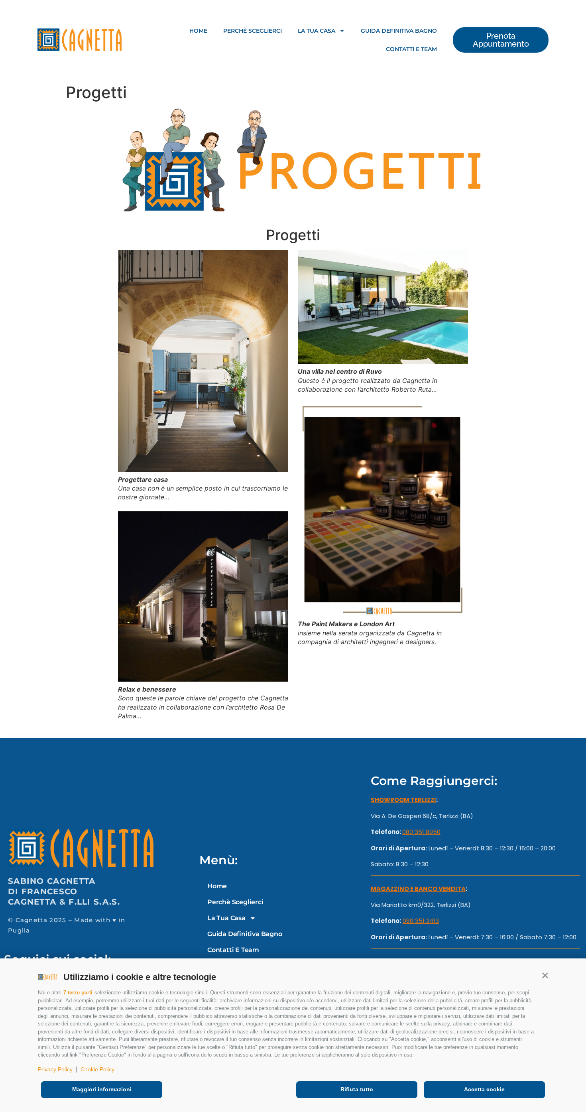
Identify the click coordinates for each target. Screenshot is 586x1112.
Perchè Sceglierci (252, 30)
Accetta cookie (484, 1089)
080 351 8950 (421, 832)
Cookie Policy (97, 1069)
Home (198, 30)
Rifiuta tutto (356, 1089)
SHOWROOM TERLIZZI (403, 800)
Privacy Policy (55, 1069)
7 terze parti (77, 993)
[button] (545, 975)
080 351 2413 (421, 921)
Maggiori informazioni (102, 1089)
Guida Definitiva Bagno (399, 30)
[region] (293, 159)
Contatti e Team (411, 49)
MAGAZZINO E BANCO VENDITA (418, 889)
